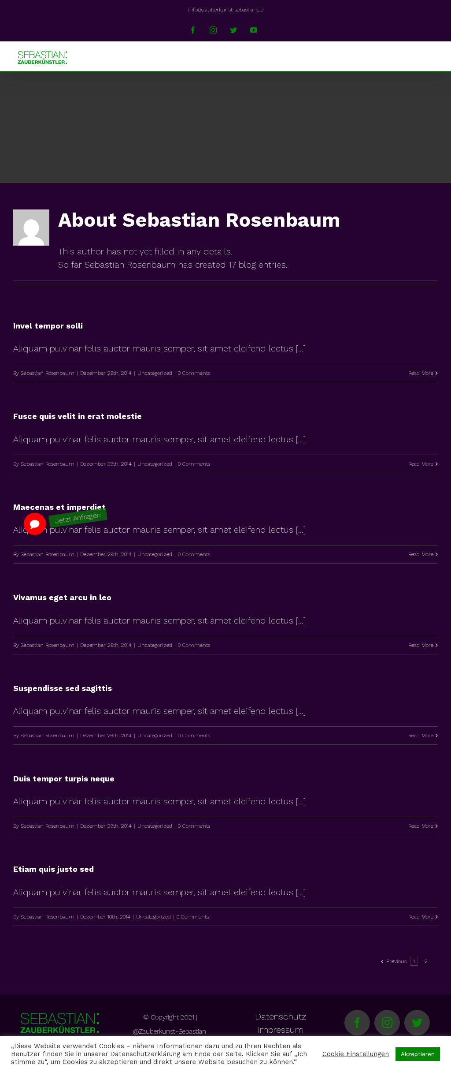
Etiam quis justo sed (53, 869)
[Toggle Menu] (431, 56)
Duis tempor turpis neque (64, 778)
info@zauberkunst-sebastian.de (225, 10)
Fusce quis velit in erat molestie (77, 416)
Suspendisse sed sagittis (62, 688)
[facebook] (357, 1022)
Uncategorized (154, 373)
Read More (420, 373)
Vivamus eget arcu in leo (62, 597)
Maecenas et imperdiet (59, 507)
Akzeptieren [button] (418, 1054)
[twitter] (417, 1022)
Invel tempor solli (48, 325)
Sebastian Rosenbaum (47, 373)
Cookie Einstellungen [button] (355, 1054)
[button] (35, 523)
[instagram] (387, 1022)
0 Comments (194, 373)
